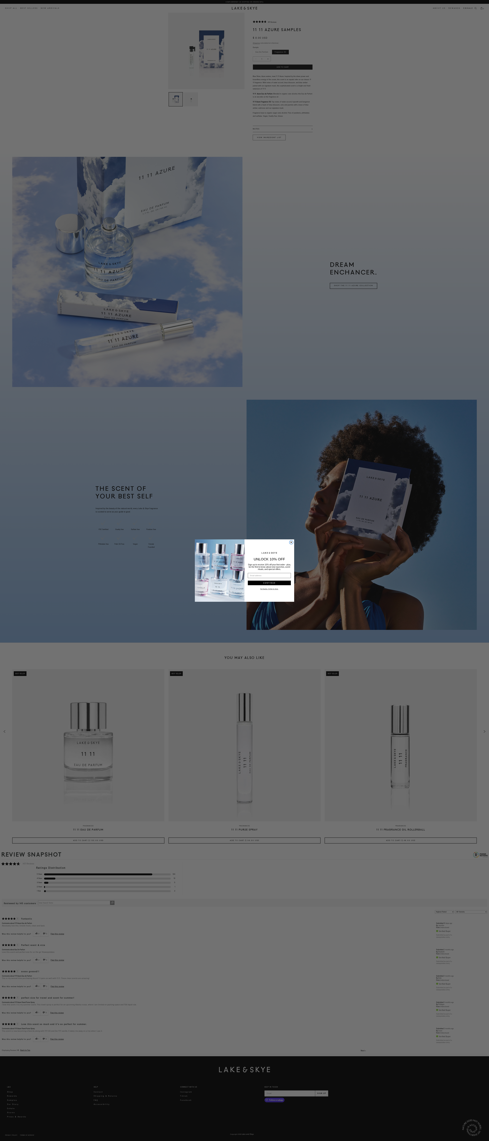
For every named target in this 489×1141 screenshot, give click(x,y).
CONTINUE (269, 583)
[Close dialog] (291, 542)
